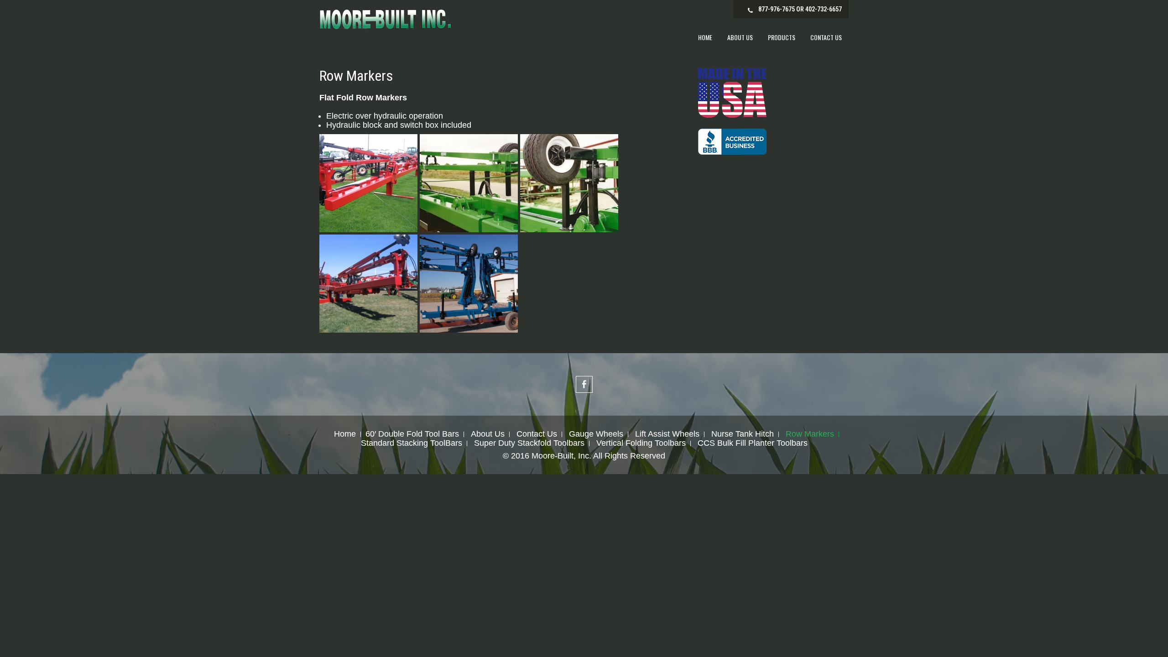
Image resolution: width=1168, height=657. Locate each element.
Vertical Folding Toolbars (641, 443)
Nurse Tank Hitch (742, 434)
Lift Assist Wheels (667, 434)
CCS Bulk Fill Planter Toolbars (753, 443)
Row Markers (810, 434)
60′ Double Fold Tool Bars (412, 434)
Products (781, 37)
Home (705, 37)
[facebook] (584, 384)
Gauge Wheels (596, 434)
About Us (740, 37)
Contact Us (826, 37)
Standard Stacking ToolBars (411, 443)
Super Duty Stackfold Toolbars (529, 443)
